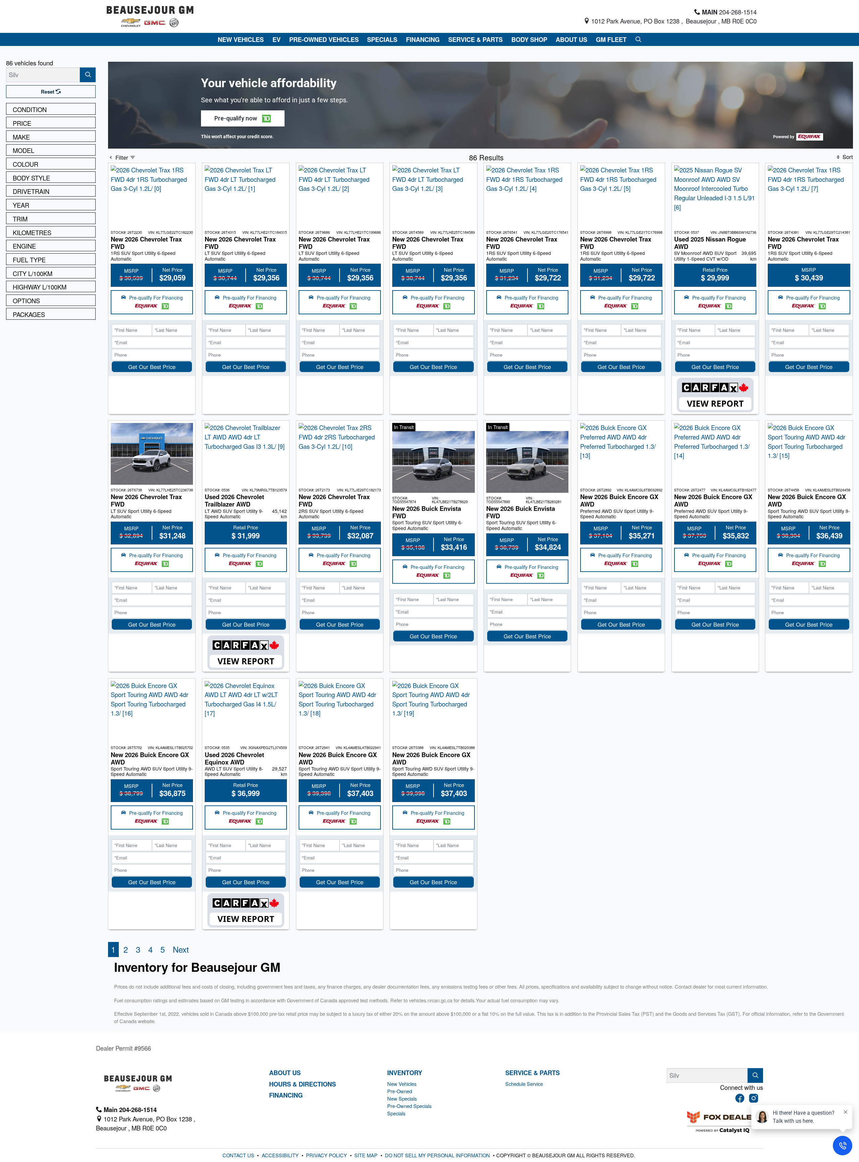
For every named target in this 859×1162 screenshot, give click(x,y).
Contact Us (239, 1155)
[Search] (88, 74)
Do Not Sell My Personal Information (438, 1155)
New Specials (402, 1098)
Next (181, 949)
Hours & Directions (302, 1084)
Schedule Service (524, 1083)
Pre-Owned (399, 1091)
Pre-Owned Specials (409, 1105)
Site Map (366, 1155)
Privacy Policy (327, 1155)
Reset (48, 91)
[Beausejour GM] (150, 15)
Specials (396, 1113)
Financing (286, 1095)
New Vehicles (401, 1083)
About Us (285, 1072)
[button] (240, 39)
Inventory (404, 1072)
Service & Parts (532, 1072)
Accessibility (281, 1155)
